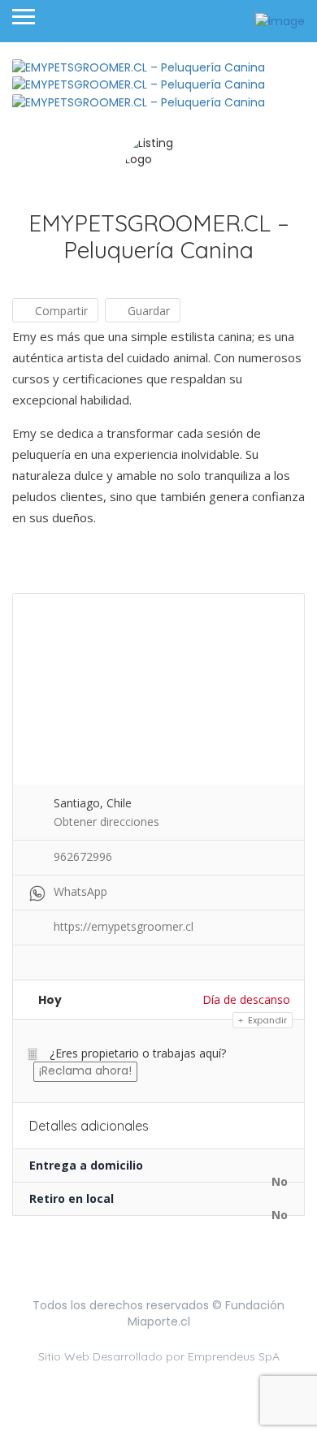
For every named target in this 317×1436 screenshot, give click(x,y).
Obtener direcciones (106, 821)
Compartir (60, 310)
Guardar (147, 310)
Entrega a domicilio (86, 1165)
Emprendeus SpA (234, 1356)
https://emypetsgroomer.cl (123, 926)
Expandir (266, 1020)
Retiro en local (71, 1198)
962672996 (83, 856)
